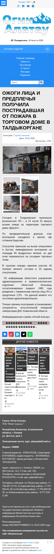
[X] (23, 334)
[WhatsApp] (30, 334)
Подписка (25, 75)
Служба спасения (22, 135)
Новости (25, 61)
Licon (39, 550)
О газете (25, 68)
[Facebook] (23, 6)
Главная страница (25, 58)
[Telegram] (33, 6)
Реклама (25, 71)
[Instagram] (18, 6)
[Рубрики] (3, 3)
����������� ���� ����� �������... (26, 323)
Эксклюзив (25, 65)
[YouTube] (28, 6)
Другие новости (27, 342)
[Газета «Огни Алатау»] (27, 24)
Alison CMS (28, 543)
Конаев (22, 2)
